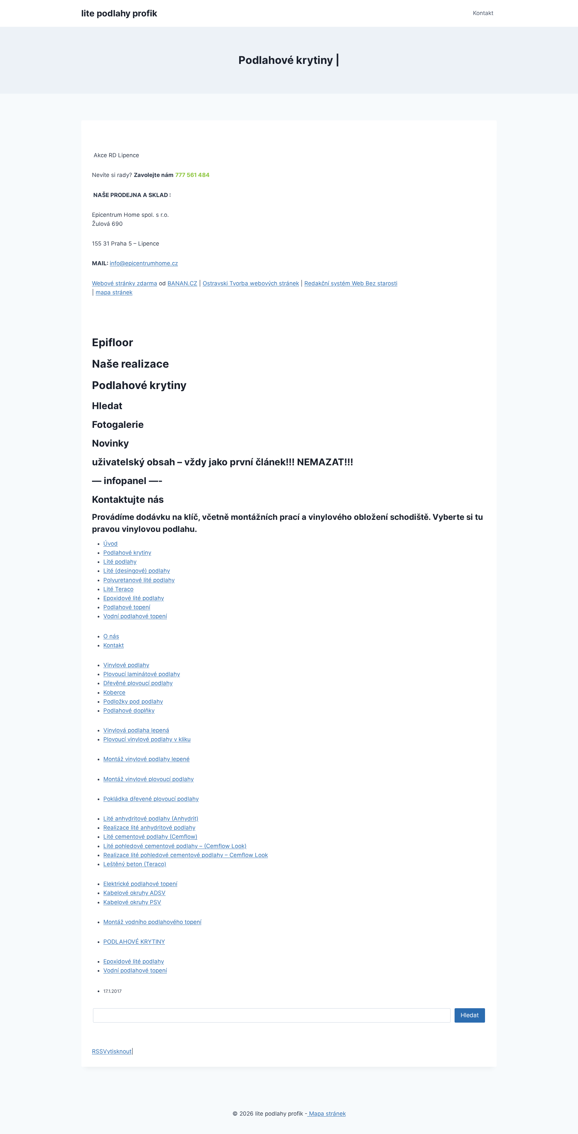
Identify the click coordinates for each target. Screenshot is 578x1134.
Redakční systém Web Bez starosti (350, 283)
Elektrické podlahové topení (140, 883)
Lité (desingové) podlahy (136, 570)
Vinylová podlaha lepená (136, 730)
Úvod (110, 543)
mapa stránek (114, 292)
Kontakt (483, 13)
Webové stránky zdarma (124, 283)
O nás (111, 636)
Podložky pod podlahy (133, 701)
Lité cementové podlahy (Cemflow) (150, 836)
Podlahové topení (126, 607)
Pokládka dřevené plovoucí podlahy (151, 798)
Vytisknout (117, 1051)
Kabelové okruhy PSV (132, 902)
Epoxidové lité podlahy (133, 598)
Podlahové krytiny (127, 552)
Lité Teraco (118, 589)
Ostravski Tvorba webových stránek (251, 283)
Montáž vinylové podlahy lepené (146, 759)
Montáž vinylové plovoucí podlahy (148, 779)
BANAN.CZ (182, 283)
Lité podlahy (119, 561)
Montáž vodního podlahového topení (152, 922)
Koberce (114, 692)
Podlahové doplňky (129, 710)
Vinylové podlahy (126, 665)
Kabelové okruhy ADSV (134, 892)
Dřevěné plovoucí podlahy (138, 683)
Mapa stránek (326, 1113)
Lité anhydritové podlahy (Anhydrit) (150, 818)
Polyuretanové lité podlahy (139, 580)
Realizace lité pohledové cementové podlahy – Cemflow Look (185, 855)
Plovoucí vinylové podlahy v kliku (147, 739)
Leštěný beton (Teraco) (134, 864)
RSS (97, 1051)
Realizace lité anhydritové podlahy (149, 827)
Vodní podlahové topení (135, 616)
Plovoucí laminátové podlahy (141, 674)
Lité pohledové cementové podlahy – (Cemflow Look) (175, 846)
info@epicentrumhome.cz (144, 263)
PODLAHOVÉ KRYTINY (134, 941)
